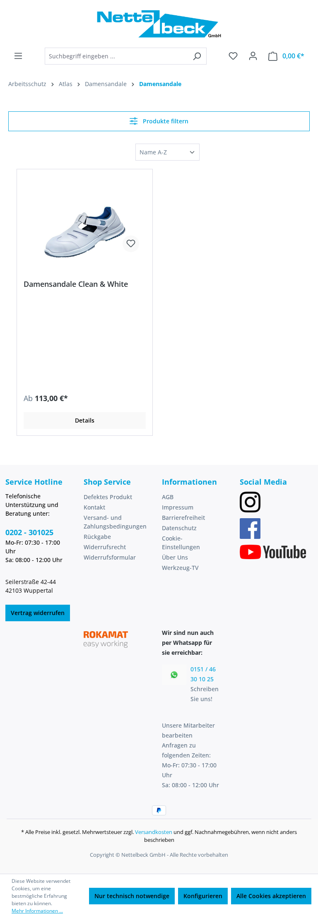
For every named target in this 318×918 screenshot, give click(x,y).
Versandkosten (153, 832)
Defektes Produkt (108, 497)
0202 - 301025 (29, 532)
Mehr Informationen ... (37, 910)
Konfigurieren (202, 896)
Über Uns (175, 557)
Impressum (177, 507)
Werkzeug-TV (180, 568)
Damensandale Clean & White (76, 284)
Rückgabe (97, 537)
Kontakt (94, 507)
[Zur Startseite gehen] (159, 24)
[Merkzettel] (233, 56)
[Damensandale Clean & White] (85, 217)
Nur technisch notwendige (131, 896)
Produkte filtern (164, 121)
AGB (167, 497)
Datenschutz (179, 528)
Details (84, 420)
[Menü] (18, 56)
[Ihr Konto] (253, 56)
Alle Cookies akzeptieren (271, 896)
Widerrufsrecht (105, 547)
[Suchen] (197, 56)
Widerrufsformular (110, 557)
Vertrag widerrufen (38, 613)
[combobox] (116, 56)
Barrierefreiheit (183, 517)
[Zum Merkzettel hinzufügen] (131, 244)
